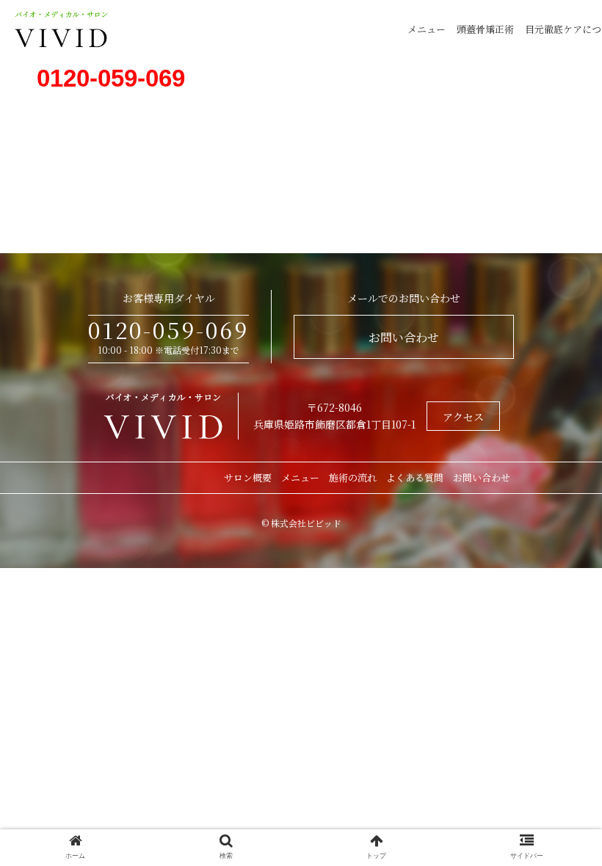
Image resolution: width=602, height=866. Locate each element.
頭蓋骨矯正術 (485, 29)
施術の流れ (353, 477)
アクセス (463, 417)
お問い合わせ (404, 337)
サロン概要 (248, 477)
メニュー (426, 29)
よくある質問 (414, 477)
